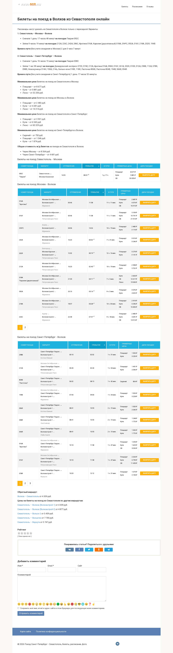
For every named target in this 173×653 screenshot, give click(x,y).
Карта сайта (25, 631)
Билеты (125, 6)
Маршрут (45, 166)
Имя (20, 566)
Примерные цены (124, 166)
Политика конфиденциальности (51, 631)
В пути (106, 166)
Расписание (137, 6)
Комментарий (24, 575)
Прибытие (89, 166)
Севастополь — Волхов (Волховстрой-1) (36, 505)
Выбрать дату (148, 175)
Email (51, 566)
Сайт (80, 566)
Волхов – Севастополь (28, 496)
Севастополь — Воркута (28, 522)
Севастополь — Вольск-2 (29, 513)
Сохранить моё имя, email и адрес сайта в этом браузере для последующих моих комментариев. (62, 608)
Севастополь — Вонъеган (29, 518)
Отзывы (150, 6)
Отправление (68, 166)
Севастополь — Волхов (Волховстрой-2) (36, 509)
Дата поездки (146, 166)
